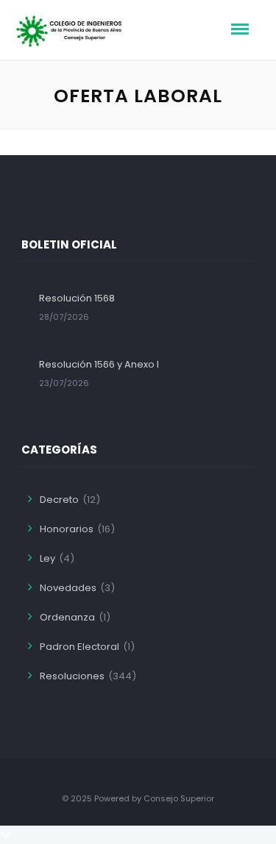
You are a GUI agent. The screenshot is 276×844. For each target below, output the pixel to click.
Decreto (59, 500)
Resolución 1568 (77, 298)
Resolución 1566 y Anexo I (99, 364)
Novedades (68, 588)
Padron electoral (79, 647)
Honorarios (66, 529)
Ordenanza (67, 617)
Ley (47, 558)
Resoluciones (72, 676)
